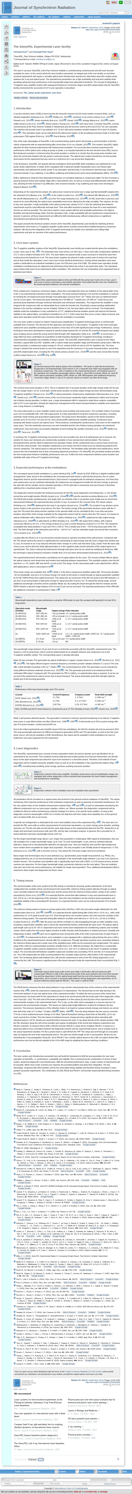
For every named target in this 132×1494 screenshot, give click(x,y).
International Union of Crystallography (71, 1488)
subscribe (79, 17)
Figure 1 (37, 278)
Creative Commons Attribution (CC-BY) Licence (83, 1372)
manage (104, 1492)
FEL (26, 93)
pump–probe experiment (39, 93)
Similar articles (21, 98)
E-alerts (62, 1472)
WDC (127, 2)
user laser (56, 93)
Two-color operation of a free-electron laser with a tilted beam (39, 1415)
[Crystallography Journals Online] (108, 2)
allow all (77, 1492)
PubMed (53, 1121)
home (5, 17)
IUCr (114, 2)
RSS (125, 1472)
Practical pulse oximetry (79, 1435)
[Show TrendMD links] (118, 1459)
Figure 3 (37, 772)
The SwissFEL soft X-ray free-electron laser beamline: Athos (39, 1445)
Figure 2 (37, 364)
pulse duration (36, 388)
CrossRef (37, 1121)
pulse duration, (105, 825)
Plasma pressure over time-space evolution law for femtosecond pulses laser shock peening (91, 1401)
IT (121, 2)
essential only (90, 1492)
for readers (54, 17)
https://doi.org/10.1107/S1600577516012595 (103, 30)
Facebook (102, 1472)
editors (26, 17)
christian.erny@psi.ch (45, 59)
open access (94, 17)
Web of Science (24, 1121)
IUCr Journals (59, 1267)
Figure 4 (37, 788)
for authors (39, 17)
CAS (45, 1121)
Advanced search (110, 1484)
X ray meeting (74, 1426)
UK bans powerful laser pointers (83, 1418)
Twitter (83, 1472)
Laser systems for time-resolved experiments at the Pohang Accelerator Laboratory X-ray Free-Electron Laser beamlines (38, 1402)
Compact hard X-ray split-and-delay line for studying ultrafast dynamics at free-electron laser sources (38, 1426)
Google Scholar (62, 1107)
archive (15, 17)
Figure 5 (37, 969)
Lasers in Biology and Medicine (82, 1410)
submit (67, 17)
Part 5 (84, 28)
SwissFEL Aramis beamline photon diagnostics (36, 1435)
